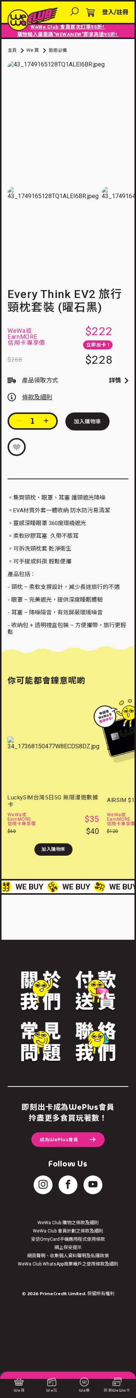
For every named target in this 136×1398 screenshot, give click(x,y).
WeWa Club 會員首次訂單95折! (68, 27)
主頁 (12, 50)
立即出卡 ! (97, 345)
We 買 (32, 50)
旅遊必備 (58, 50)
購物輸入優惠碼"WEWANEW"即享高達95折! (68, 34)
